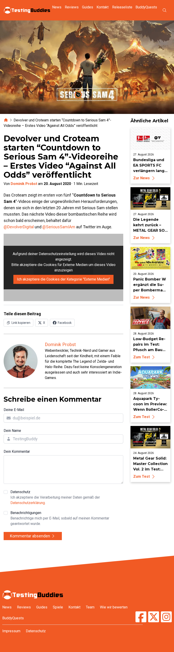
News (56, 7)
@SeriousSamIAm (58, 226)
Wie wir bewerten (114, 607)
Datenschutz (55, 497)
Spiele (58, 607)
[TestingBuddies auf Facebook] (140, 617)
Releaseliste (122, 7)
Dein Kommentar (17, 451)
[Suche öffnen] (164, 10)
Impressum (11, 631)
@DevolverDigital (19, 226)
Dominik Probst (24, 184)
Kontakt (103, 7)
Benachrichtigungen (59, 518)
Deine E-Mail (14, 410)
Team (90, 607)
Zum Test (141, 357)
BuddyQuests (146, 7)
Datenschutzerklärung (27, 503)
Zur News (141, 178)
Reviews (72, 7)
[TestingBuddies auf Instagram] (166, 617)
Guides (87, 7)
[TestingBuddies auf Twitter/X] (153, 617)
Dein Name (12, 430)
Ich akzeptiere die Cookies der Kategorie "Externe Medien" (63, 279)
